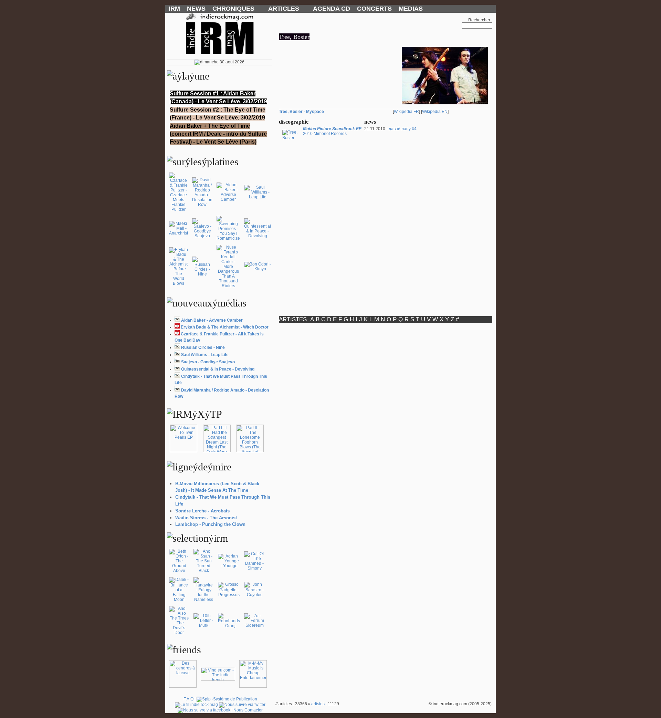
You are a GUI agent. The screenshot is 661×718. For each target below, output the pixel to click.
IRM (174, 8)
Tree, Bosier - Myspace (301, 111)
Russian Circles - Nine (203, 347)
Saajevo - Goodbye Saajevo (208, 362)
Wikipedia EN (435, 111)
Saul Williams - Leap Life (205, 354)
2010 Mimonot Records (332, 131)
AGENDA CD (331, 8)
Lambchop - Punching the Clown (210, 524)
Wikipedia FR (406, 111)
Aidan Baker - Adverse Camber (212, 320)
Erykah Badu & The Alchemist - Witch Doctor (225, 327)
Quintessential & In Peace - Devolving (217, 369)
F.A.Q (188, 699)
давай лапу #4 (403, 128)
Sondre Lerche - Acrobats (202, 510)
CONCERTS (374, 8)
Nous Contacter (248, 710)
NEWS (196, 8)
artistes (318, 703)
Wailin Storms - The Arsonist (206, 517)
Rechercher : (480, 20)
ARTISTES (293, 319)
